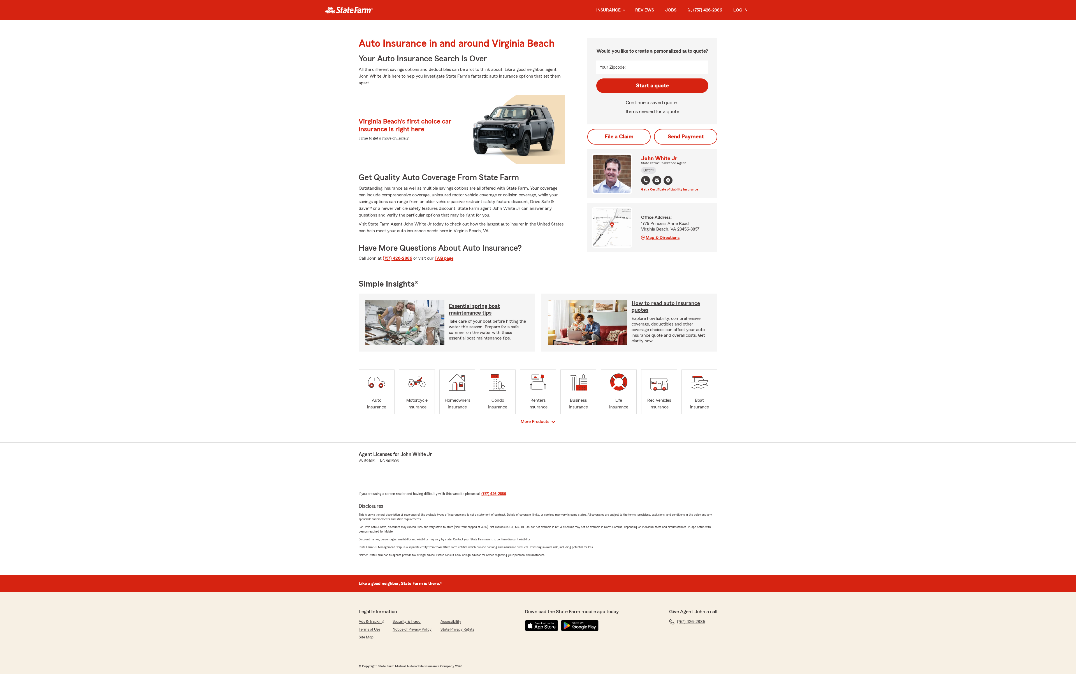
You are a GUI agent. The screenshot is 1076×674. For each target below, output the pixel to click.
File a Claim (619, 137)
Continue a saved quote (651, 102)
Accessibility (450, 622)
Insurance (608, 10)
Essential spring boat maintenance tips (474, 309)
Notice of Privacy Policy (412, 629)
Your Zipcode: (613, 67)
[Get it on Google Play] (580, 625)
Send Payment (686, 137)
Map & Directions (663, 237)
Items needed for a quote (652, 111)
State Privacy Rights (457, 629)
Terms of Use (369, 629)
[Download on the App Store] (541, 625)
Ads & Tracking (371, 622)
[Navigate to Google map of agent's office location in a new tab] (668, 180)
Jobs (670, 10)
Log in (740, 10)
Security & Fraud (407, 622)
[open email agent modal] (656, 181)
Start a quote (652, 86)
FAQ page (444, 258)
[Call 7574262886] (645, 180)
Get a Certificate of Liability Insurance (669, 189)
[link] (349, 10)
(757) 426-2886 (707, 10)
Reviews (644, 10)
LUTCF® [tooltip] (648, 170)
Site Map (366, 637)
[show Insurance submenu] (623, 10)
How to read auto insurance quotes (666, 307)
